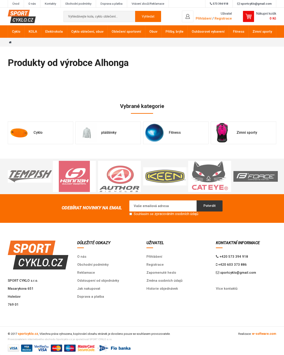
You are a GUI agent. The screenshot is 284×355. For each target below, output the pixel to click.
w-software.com (264, 333)
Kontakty (50, 3)
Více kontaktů (226, 289)
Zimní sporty (262, 32)
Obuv (153, 32)
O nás (32, 3)
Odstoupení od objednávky (98, 281)
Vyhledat (148, 16)
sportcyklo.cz (28, 333)
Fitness (238, 32)
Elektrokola (54, 32)
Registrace (223, 18)
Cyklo (16, 32)
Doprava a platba (111, 3)
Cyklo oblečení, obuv (87, 32)
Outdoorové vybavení (208, 32)
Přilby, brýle (174, 32)
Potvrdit (209, 206)
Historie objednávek (162, 289)
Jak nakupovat (88, 289)
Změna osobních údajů (164, 281)
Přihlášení (154, 257)
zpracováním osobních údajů (176, 214)
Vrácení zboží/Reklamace (148, 3)
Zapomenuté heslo (161, 273)
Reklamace (86, 273)
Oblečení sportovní (126, 32)
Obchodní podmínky (78, 3)
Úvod (15, 3)
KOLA (33, 32)
